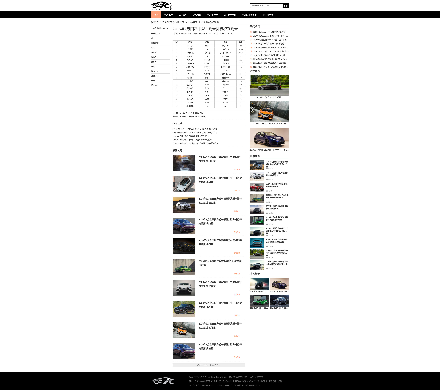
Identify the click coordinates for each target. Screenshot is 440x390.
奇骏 (153, 81)
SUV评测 (197, 15)
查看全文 (237, 169)
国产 (184, 22)
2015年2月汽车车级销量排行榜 (191, 113)
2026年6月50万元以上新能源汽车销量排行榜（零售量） (276, 36)
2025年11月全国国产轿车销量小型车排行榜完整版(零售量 (195, 129)
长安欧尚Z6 (155, 34)
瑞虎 (153, 38)
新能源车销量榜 (249, 15)
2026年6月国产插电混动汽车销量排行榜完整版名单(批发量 (277, 67)
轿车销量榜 (268, 15)
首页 (156, 15)
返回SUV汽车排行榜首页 (209, 365)
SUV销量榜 (212, 15)
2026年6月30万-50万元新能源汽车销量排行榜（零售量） (276, 55)
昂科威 (153, 62)
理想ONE (154, 43)
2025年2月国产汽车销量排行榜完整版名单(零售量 (193, 140)
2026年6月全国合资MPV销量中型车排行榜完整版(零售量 (276, 40)
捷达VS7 (154, 71)
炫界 (153, 48)
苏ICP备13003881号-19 (238, 377)
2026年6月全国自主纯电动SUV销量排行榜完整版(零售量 (276, 48)
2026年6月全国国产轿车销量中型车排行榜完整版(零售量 (276, 63)
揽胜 (153, 66)
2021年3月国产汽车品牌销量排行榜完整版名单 (191, 136)
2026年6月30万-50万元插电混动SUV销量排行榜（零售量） (277, 32)
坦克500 (154, 85)
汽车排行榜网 (166, 22)
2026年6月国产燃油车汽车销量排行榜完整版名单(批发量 (276, 44)
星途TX (154, 57)
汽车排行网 (163, 381)
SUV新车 (183, 15)
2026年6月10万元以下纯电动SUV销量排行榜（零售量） (276, 51)
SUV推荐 (168, 15)
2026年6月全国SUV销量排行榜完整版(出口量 (271, 59)
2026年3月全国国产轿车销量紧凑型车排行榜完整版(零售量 (196, 143)
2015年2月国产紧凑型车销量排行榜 (192, 117)
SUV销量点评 (230, 15)
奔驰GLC (154, 76)
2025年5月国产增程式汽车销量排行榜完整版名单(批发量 (195, 133)
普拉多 (153, 52)
